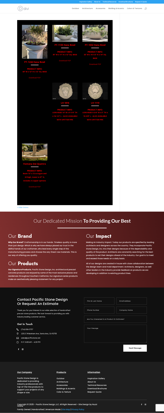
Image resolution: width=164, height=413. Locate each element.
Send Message (135, 348)
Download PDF (35, 77)
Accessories (100, 8)
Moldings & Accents (66, 388)
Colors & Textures (134, 8)
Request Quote (94, 392)
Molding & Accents (116, 8)
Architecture (87, 8)
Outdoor (75, 8)
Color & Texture (64, 392)
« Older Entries (22, 207)
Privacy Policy (78, 409)
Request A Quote (141, 2)
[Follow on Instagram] (22, 349)
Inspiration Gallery (85, 2)
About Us (97, 2)
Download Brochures (126, 2)
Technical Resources (109, 2)
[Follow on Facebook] (18, 349)
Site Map (66, 409)
